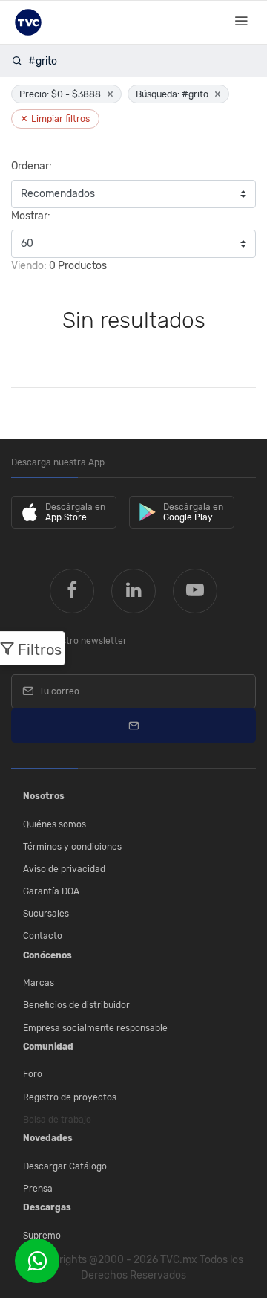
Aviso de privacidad (64, 869)
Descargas (47, 1207)
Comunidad (48, 1047)
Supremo (42, 1235)
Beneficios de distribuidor (76, 1005)
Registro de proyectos (69, 1097)
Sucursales (46, 913)
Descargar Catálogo (65, 1166)
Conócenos (47, 955)
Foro (32, 1074)
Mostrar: (30, 216)
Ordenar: (31, 166)
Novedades (48, 1138)
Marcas (38, 983)
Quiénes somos (54, 824)
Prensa (38, 1189)
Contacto (42, 936)
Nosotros (44, 796)
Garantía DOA (51, 891)
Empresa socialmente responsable (95, 1028)
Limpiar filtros (55, 119)
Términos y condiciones (72, 847)
